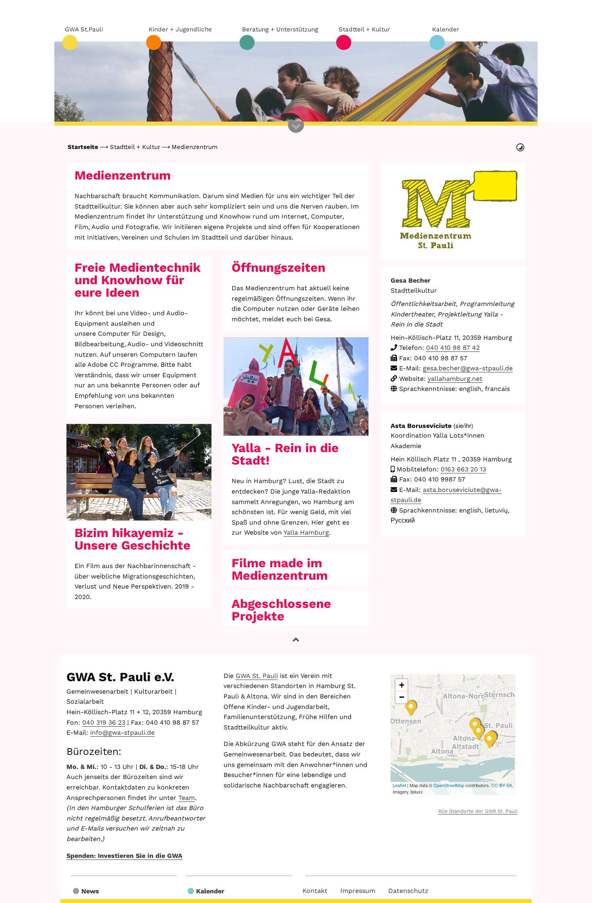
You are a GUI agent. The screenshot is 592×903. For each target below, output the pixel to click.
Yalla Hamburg (306, 532)
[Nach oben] (296, 640)
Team (186, 798)
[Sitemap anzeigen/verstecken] (296, 132)
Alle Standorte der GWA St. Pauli (477, 811)
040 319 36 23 (103, 722)
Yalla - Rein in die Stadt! (285, 454)
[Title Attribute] (138, 472)
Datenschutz (408, 891)
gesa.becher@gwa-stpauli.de (468, 368)
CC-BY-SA (501, 785)
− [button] (401, 697)
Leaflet (399, 785)
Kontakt (314, 891)
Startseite (83, 147)
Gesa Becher (411, 280)
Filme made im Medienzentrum (280, 569)
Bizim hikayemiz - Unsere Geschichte (132, 539)
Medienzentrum (194, 147)
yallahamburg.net (455, 378)
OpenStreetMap (448, 785)
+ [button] (401, 685)
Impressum (357, 891)
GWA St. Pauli (257, 676)
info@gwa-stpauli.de (122, 732)
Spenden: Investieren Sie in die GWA (124, 856)
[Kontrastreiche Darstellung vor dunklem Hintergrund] (520, 147)
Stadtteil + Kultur (135, 147)
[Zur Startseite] (296, 81)
